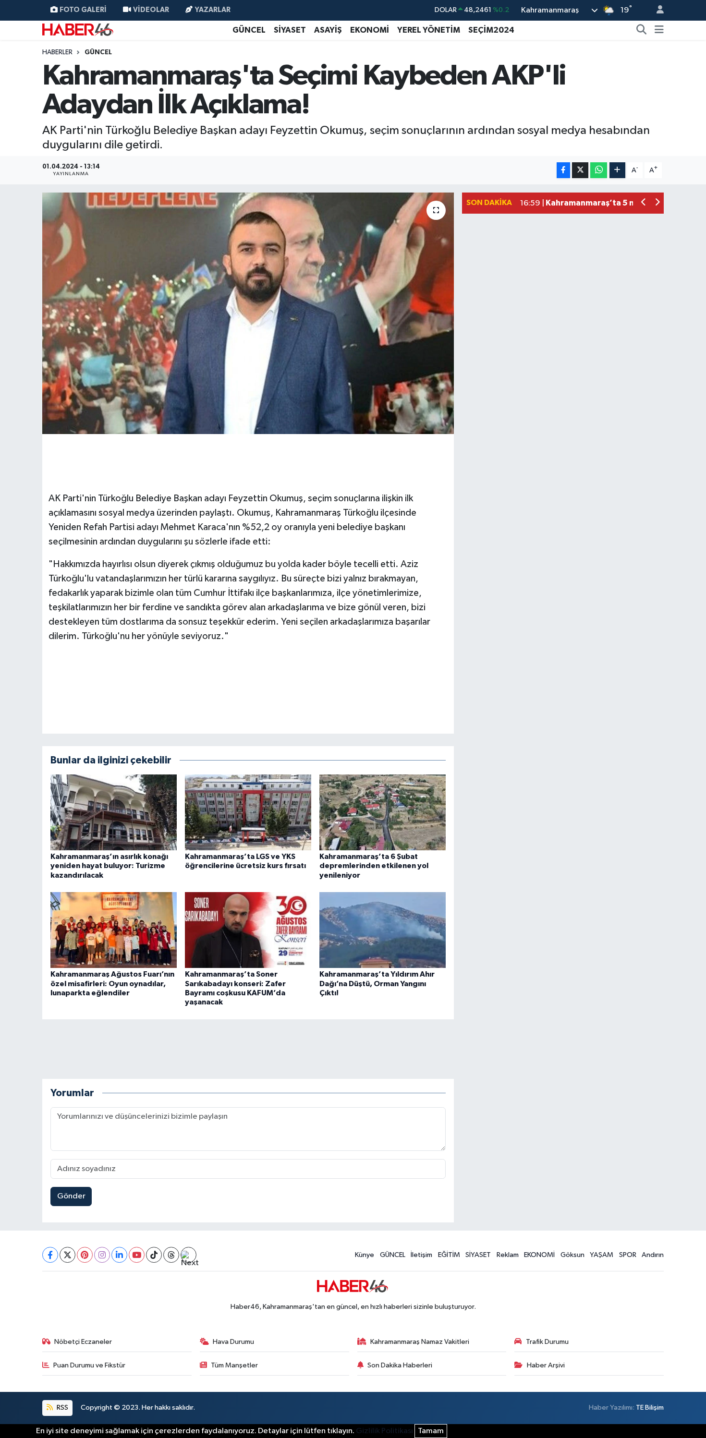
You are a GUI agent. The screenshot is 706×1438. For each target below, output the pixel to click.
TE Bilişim (650, 1407)
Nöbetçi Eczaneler (83, 1341)
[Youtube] (137, 1255)
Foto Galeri (83, 9)
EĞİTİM (449, 1254)
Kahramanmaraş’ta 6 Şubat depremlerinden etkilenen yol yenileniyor (373, 866)
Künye (364, 1254)
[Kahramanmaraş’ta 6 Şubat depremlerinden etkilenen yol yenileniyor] (382, 812)
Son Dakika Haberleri (399, 1365)
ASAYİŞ (328, 30)
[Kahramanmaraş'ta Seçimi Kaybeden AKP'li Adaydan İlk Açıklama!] (248, 313)
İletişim (421, 1254)
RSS (61, 1407)
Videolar (151, 9)
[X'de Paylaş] (580, 170)
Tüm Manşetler (234, 1365)
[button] (643, 203)
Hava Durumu (233, 1341)
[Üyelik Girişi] (656, 10)
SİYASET (290, 30)
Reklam (508, 1254)
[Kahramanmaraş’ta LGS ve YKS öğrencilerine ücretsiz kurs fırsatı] (248, 812)
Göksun (572, 1254)
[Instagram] (102, 1255)
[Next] (188, 1255)
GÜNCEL (249, 30)
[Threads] (171, 1255)
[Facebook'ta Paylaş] (563, 170)
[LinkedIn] (119, 1255)
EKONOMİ (369, 30)
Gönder (71, 1196)
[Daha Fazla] (617, 170)
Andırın (653, 1254)
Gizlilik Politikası (384, 1431)
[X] (67, 1255)
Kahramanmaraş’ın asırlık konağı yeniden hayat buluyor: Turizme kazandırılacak (109, 866)
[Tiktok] (154, 1255)
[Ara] (642, 30)
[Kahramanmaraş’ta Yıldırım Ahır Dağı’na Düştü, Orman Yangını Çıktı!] (382, 930)
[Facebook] (50, 1255)
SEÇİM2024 (491, 30)
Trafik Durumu (547, 1341)
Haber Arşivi (546, 1365)
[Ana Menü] (659, 30)
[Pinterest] (85, 1255)
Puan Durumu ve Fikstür (89, 1365)
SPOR (627, 1254)
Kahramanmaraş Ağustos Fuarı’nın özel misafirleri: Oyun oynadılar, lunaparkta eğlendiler (112, 983)
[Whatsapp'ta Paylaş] (598, 170)
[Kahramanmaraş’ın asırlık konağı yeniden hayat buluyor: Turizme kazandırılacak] (113, 812)
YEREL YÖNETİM (428, 30)
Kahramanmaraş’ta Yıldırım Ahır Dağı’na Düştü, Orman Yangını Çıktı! (377, 983)
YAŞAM (601, 1254)
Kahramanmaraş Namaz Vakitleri (419, 1341)
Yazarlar (213, 9)
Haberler (57, 52)
